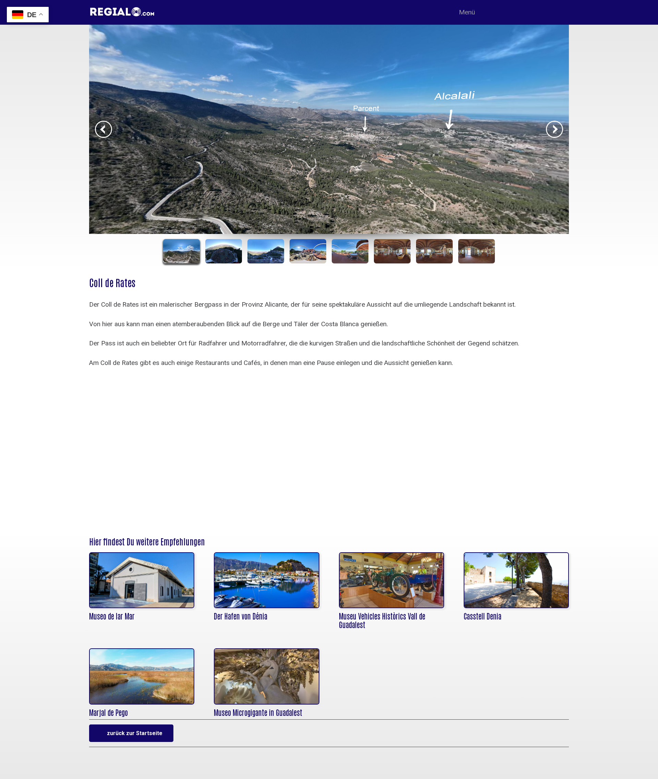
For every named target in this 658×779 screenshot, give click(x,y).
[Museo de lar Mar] (142, 580)
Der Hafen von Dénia (240, 616)
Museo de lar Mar (112, 616)
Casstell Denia (482, 616)
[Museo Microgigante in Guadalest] (266, 676)
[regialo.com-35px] (144, 12)
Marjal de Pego (108, 712)
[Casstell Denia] (516, 580)
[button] (470, 12)
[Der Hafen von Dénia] (266, 580)
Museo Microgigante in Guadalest (258, 712)
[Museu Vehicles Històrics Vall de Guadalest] (391, 580)
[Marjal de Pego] (142, 676)
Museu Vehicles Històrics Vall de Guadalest (382, 620)
